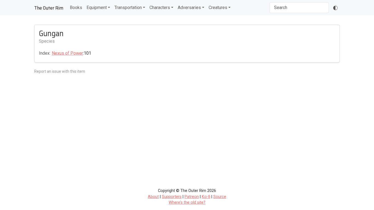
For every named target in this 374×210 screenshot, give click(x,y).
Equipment (97, 7)
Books (76, 7)
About (153, 196)
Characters (159, 7)
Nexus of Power (67, 53)
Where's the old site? (187, 202)
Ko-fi (206, 196)
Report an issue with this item (59, 71)
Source (219, 196)
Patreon (192, 196)
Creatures (218, 7)
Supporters (172, 196)
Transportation (128, 7)
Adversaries (189, 7)
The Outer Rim (48, 8)
